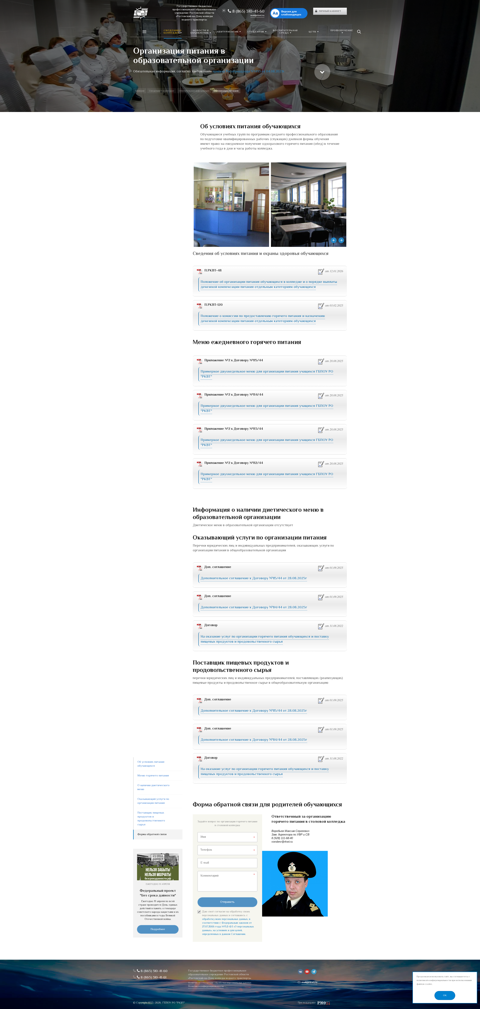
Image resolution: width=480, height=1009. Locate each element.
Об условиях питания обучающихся (150, 764)
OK (445, 995)
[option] (240, 56)
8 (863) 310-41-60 (247, 11)
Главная (139, 91)
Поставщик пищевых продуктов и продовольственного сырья (151, 819)
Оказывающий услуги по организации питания (153, 801)
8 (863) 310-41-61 (153, 977)
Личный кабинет (330, 11)
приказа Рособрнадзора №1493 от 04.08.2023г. (249, 71)
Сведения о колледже (161, 91)
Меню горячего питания (153, 776)
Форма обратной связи (151, 834)
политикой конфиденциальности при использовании (444, 980)
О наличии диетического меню (153, 787)
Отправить (227, 902)
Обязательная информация (194, 91)
